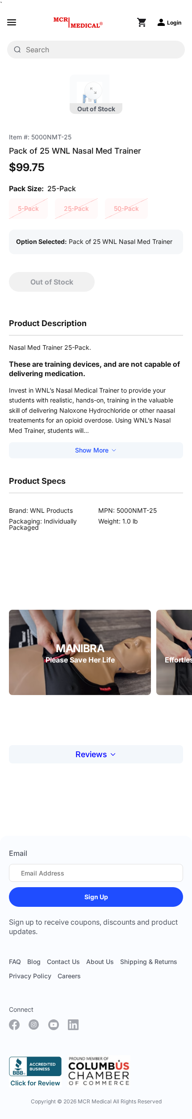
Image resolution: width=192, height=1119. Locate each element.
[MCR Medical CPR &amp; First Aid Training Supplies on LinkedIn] (73, 1024)
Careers (69, 976)
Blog (34, 961)
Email (18, 853)
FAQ (15, 961)
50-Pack (126, 208)
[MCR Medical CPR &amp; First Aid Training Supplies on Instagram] (34, 1024)
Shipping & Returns (148, 961)
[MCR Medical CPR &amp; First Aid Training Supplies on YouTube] (53, 1024)
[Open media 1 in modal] (93, 91)
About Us (100, 961)
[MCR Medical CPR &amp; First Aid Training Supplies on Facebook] (14, 1024)
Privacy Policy (30, 976)
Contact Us (63, 961)
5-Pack (28, 208)
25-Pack (76, 208)
